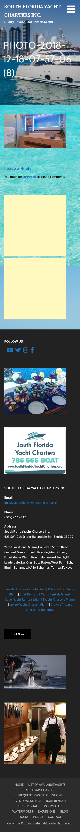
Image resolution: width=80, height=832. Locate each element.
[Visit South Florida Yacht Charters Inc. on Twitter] (18, 351)
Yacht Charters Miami (60, 599)
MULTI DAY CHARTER (40, 790)
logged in (29, 177)
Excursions (47, 811)
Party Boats (53, 806)
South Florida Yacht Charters (26, 589)
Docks (24, 817)
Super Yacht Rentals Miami (23, 599)
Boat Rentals (56, 801)
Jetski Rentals (28, 806)
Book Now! (17, 634)
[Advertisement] (35, 225)
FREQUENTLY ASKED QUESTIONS (40, 795)
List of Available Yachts (46, 785)
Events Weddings (27, 801)
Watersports (22, 811)
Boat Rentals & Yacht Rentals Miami (45, 594)
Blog (64, 811)
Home (19, 785)
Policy (38, 817)
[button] (73, 11)
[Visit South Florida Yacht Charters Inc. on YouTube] (10, 351)
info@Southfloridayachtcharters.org (30, 503)
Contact (54, 817)
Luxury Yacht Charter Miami (29, 605)
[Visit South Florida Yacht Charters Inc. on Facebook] (32, 351)
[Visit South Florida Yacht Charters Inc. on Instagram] (25, 351)
